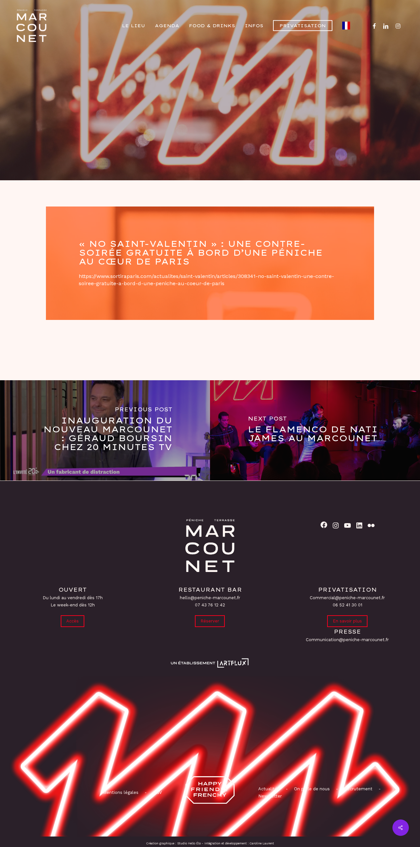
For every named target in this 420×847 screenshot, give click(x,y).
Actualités (269, 788)
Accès (72, 621)
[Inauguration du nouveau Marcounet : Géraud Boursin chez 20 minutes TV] (105, 430)
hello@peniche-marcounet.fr (210, 597)
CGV (157, 792)
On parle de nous (311, 788)
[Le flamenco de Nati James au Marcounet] (315, 430)
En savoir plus (347, 621)
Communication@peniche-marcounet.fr (347, 639)
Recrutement (358, 788)
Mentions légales (120, 792)
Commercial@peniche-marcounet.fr (347, 597)
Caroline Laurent (262, 843)
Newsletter (270, 796)
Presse (210, 125)
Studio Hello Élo (189, 843)
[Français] (347, 26)
